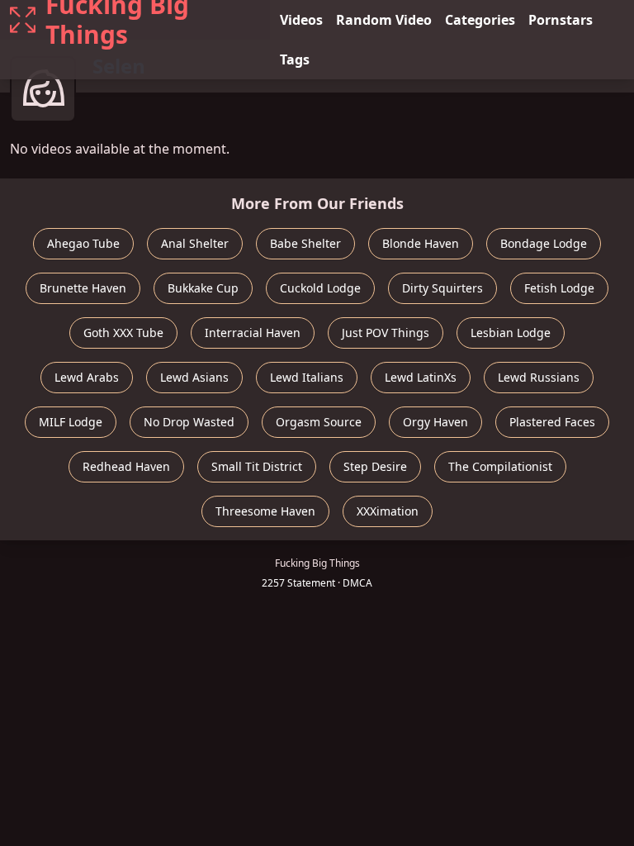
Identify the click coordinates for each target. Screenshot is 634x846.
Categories (480, 20)
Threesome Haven (265, 511)
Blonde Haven (420, 243)
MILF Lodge (70, 422)
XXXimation (388, 511)
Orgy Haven (435, 422)
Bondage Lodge (543, 243)
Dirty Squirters (442, 288)
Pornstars (560, 20)
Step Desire (375, 466)
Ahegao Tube (83, 243)
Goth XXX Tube (123, 332)
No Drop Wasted (189, 422)
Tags (295, 59)
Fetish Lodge (559, 288)
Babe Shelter (305, 243)
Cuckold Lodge (320, 288)
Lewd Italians (306, 377)
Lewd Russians (539, 377)
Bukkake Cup (203, 288)
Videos (301, 20)
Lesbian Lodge (511, 332)
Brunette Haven (83, 288)
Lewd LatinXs (421, 377)
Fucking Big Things (117, 20)
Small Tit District (256, 466)
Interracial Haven (252, 332)
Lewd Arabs (86, 377)
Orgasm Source (319, 422)
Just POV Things (385, 332)
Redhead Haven (126, 466)
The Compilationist (500, 466)
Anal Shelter (195, 243)
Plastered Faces (552, 422)
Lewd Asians (194, 377)
